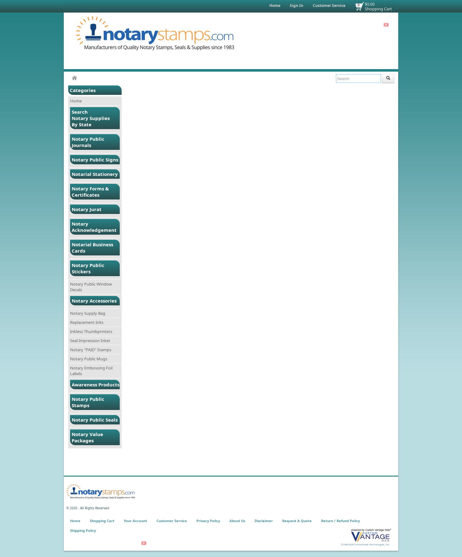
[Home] (74, 78)
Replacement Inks (86, 322)
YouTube (386, 25)
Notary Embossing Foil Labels (91, 370)
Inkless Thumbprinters (91, 331)
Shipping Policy (83, 530)
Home (274, 5)
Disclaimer (264, 520)
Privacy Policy (208, 520)
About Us (237, 520)
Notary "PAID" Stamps (90, 349)
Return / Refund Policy (340, 520)
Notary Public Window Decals (91, 286)
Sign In (296, 5)
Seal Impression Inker (90, 340)
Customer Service (329, 5)
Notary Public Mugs (88, 359)
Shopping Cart (378, 9)
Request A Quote (297, 520)
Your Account (135, 520)
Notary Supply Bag (87, 313)
